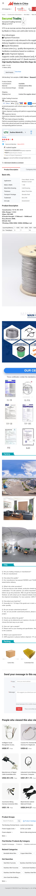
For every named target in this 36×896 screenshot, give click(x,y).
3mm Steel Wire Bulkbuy (11, 877)
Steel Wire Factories (10, 863)
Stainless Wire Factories (11, 868)
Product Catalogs (30, 821)
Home (3, 14)
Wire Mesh (27, 14)
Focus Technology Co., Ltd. (25, 888)
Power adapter (6, 832)
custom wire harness (26, 825)
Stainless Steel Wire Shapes (12, 872)
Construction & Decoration (15, 14)
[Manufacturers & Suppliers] (18, 3)
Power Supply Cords (8, 829)
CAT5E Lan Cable (25, 829)
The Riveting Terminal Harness (11, 825)
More (4, 881)
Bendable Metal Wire (10, 853)
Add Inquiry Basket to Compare (14, 163)
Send (19, 709)
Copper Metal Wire (26, 853)
